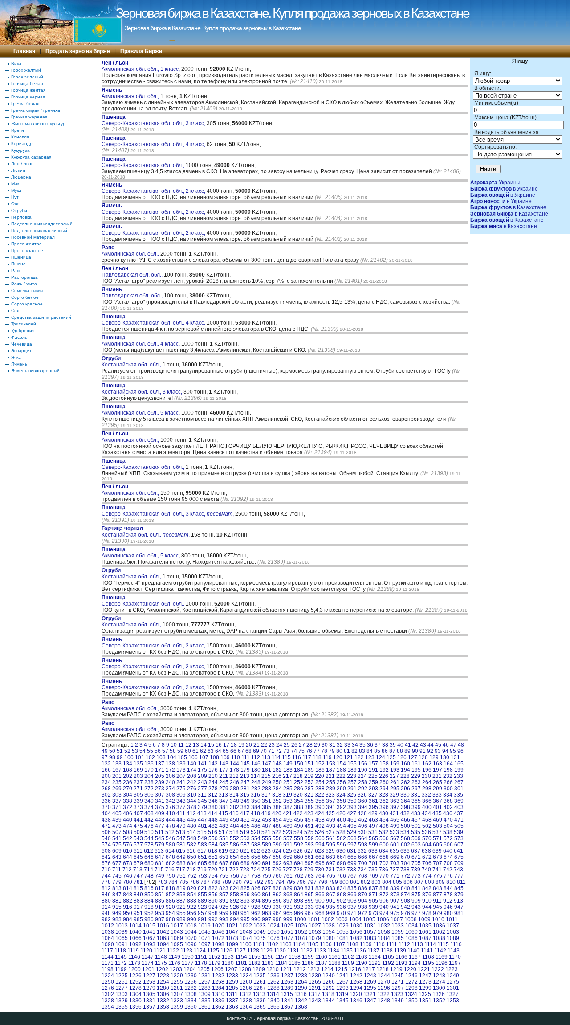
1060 (411, 932)
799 (333, 882)
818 (170, 888)
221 (330, 776)
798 (322, 882)
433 (415, 813)
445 (181, 820)
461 (352, 820)
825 (245, 888)
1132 (307, 951)
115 (286, 757)
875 (416, 894)
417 (244, 813)
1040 (135, 932)
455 (288, 820)
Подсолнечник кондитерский (42, 223)
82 (354, 751)
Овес (16, 203)
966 (298, 913)
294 (384, 788)
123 (370, 757)
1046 (218, 932)
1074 (246, 938)
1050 (273, 932)
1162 (348, 957)
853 (181, 894)
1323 (397, 994)
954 (170, 913)
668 (384, 857)
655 (245, 857)
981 (459, 913)
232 (447, 776)
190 (362, 770)
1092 (135, 944)
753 (202, 876)
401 (437, 807)
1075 (259, 938)
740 (426, 869)
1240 (328, 975)
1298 (411, 988)
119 (327, 757)
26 (294, 745)
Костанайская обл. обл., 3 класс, (142, 388)
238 (149, 782)
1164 (375, 957)
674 (448, 857)
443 (159, 820)
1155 (254, 957)
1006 (383, 919)
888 (191, 901)
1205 (203, 969)
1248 (439, 975)
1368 (301, 1007)
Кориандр (22, 143)
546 (170, 838)
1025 (287, 926)
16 (219, 745)
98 (112, 757)
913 (458, 901)
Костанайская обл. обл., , (146, 531)
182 (277, 770)
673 (437, 857)
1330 (135, 1000)
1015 (149, 926)
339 (138, 801)
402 (448, 807)
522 (276, 832)
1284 (218, 988)
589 (266, 845)
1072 (218, 938)
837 (373, 888)
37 (378, 745)
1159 (308, 957)
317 (266, 795)
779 (117, 882)
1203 (176, 969)
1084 (384, 938)
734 (362, 869)
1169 (442, 957)
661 (309, 857)
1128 (253, 951)
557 (288, 838)
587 (245, 845)
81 (347, 751)
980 (448, 913)
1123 (186, 951)
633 (373, 851)
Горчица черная (28, 96)
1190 (361, 963)
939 (373, 907)
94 (445, 751)
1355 (121, 1007)
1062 (439, 932)
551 (223, 838)
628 (319, 851)
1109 (366, 944)
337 (117, 801)
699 (352, 863)
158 (384, 764)
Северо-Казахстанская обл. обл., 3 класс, (154, 120)
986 (149, 919)
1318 (328, 994)
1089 (453, 938)
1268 (356, 982)
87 (392, 751)
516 (212, 832)
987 (159, 919)
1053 (315, 932)
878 (448, 894)
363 (394, 801)
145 (245, 764)
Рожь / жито (24, 283)
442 (149, 820)
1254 (163, 982)
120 (337, 757)
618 (212, 851)
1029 (342, 926)
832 (320, 888)
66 (233, 751)
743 (458, 869)
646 (149, 857)
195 (416, 770)
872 (384, 894)
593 (309, 845)
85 (377, 751)
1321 (369, 994)
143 (223, 764)
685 (202, 863)
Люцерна (21, 177)
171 (159, 770)
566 (384, 838)
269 (117, 788)
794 (280, 882)
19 (241, 745)
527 (330, 832)
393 (352, 807)
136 (149, 764)
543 (138, 838)
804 (386, 882)
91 (422, 751)
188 (341, 770)
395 (373, 807)
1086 (411, 938)
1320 (356, 994)
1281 (177, 988)
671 (416, 857)
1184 (281, 963)
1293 (342, 988)
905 (373, 901)
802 (365, 882)
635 (394, 851)
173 (181, 770)
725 (266, 869)
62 (203, 751)
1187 (321, 963)
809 (440, 882)
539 (458, 832)
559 (309, 838)
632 (362, 851)
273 (159, 788)
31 (332, 745)
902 (341, 901)
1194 (415, 963)
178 (234, 770)
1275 (453, 982)
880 (106, 901)
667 (373, 857)
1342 (301, 1000)
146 (256, 764)
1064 (108, 938)
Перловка (21, 217)
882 (127, 901)
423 (309, 813)
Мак (15, 183)
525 (309, 832)
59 (180, 751)
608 (106, 851)
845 (459, 888)
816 (149, 888)
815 (138, 888)
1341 (287, 1000)
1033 (397, 926)
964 (277, 913)
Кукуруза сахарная (31, 157)
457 (309, 820)
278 (213, 788)
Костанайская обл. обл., (132, 361)
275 (181, 788)
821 (202, 888)
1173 (134, 963)
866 (320, 894)
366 (427, 801)
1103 (286, 944)
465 (394, 820)
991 (202, 919)
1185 (295, 963)
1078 (301, 938)
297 (416, 788)
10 (174, 745)
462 (362, 820)
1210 (272, 969)
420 (276, 813)
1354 (108, 1007)
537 (437, 832)
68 (248, 751)
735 (373, 869)
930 (277, 907)
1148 (161, 957)
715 (159, 869)
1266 (328, 982)
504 (448, 826)
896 (277, 901)
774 (427, 876)
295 (394, 788)
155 (352, 764)
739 (415, 869)
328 (383, 795)
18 (234, 745)
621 (244, 851)
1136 (360, 951)
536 (426, 832)
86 (385, 751)
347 (223, 801)
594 (320, 845)
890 (213, 901)
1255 (177, 982)
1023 (259, 926)
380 (213, 807)
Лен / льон (22, 163)
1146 (134, 957)
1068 (163, 938)
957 (202, 913)
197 (437, 770)
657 (266, 857)
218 (298, 776)
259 (373, 782)
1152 (214, 957)
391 (330, 807)
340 (149, 801)
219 (309, 776)
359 (352, 801)
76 (309, 751)
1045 (204, 932)
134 (127, 764)
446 (191, 820)
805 (397, 882)
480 (191, 826)
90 (415, 751)
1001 (314, 919)
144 (234, 764)
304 (127, 795)
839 (394, 888)
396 (384, 807)
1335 (204, 1000)
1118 (120, 951)
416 (234, 813)
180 (256, 770)
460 (341, 820)
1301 (453, 988)
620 (234, 851)
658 (277, 857)
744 (106, 876)
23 (272, 745)
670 (405, 857)
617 (202, 851)
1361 (204, 1007)
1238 (301, 975)
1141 (427, 951)
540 (106, 838)
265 (437, 782)
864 (298, 894)
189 (352, 770)
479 (181, 826)
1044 (190, 932)
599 (373, 845)
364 (405, 801)
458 (320, 820)
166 (106, 770)
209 (202, 776)
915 (117, 907)
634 (383, 851)
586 (234, 845)
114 (276, 757)
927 (245, 907)
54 (142, 751)
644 (127, 857)
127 (412, 757)
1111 (391, 944)
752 (191, 876)
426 (341, 813)
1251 (121, 982)
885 (159, 901)
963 (266, 913)
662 (320, 857)
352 (277, 801)
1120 (146, 951)
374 (149, 807)
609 (117, 851)
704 (405, 863)
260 (384, 782)
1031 (370, 926)
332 (426, 795)
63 (211, 751)
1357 (149, 1007)
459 (330, 820)
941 (394, 907)
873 (394, 894)
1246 (411, 975)
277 (202, 788)
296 (405, 788)
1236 (273, 975)
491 (309, 826)
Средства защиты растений (41, 317)
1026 (301, 926)
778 (106, 882)
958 (213, 913)
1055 (342, 932)
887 (181, 901)
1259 (232, 982)
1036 (439, 926)
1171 (108, 963)
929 (266, 907)
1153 (228, 957)
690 (256, 863)
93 (438, 751)
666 (362, 857)
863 (288, 894)
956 (191, 913)
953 (159, 913)
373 (138, 807)
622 (255, 851)
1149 (174, 957)
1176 (174, 963)
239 (159, 782)
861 (266, 894)
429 (373, 813)
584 (213, 845)
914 (106, 907)
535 (415, 832)
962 (256, 913)
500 (405, 826)
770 (384, 876)
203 (138, 776)
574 (106, 845)
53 (135, 751)
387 (288, 807)
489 (288, 826)
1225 (121, 975)
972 (362, 913)
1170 (455, 957)
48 (461, 745)
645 (138, 857)
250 (277, 782)
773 (416, 876)
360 (362, 801)
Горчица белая (27, 83)
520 (255, 832)
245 (223, 782)
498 (384, 826)
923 (202, 907)
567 (394, 838)
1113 (417, 944)
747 (138, 876)
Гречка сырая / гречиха (35, 110)
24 (279, 745)
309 (181, 795)
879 (459, 894)
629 (330, 851)
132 (106, 764)
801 (354, 882)
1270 (384, 982)
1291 (315, 988)
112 (255, 757)
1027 (315, 926)
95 (453, 751)
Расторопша (24, 277)
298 (427, 788)
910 (427, 901)
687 (223, 863)
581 (181, 845)
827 (266, 888)
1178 (201, 963)
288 (320, 788)
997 (266, 919)
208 (191, 776)
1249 (453, 975)
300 (448, 788)
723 (244, 869)
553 (245, 838)
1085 (397, 938)
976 (405, 913)
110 (235, 757)
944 (427, 907)
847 (117, 894)
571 (437, 838)
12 (188, 745)
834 (341, 888)
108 (214, 757)
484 (234, 826)
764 (320, 876)
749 (159, 876)
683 (181, 863)
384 (256, 807)
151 (309, 764)
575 (117, 845)
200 (106, 776)
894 (256, 901)
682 (170, 863)
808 (429, 882)
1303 (121, 994)
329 (394, 795)
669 (394, 857)
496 (362, 826)
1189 (348, 963)
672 (427, 857)
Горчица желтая (28, 90)
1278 (135, 988)
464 (384, 820)
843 (437, 888)
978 (427, 913)
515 (202, 832)
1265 (315, 982)
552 (234, 838)
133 (117, 764)
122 (359, 757)
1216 (355, 969)
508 (127, 832)
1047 (232, 932)
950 (127, 913)
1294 (356, 988)
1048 (246, 932)
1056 (356, 932)
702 (384, 863)
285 (288, 788)
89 (407, 751)
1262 (273, 982)
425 (330, 813)
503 (437, 826)
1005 (369, 919)
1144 (108, 957)
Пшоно (18, 263)
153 (330, 764)
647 (159, 857)
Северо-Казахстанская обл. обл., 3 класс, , (168, 510)
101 (139, 757)
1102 (272, 944)
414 (212, 813)
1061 (425, 932)
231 (437, 776)
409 (159, 813)
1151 (201, 957)
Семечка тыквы (27, 290)
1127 (240, 951)
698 (341, 863)
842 (427, 888)
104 (171, 757)
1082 (356, 938)
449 (223, 820)
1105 (312, 944)
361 (373, 801)
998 (277, 919)
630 (341, 851)
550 (213, 838)
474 (127, 826)
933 (309, 907)
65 (226, 751)
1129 (267, 951)
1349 (397, 1000)
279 (223, 788)
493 (330, 826)
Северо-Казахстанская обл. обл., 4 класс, (154, 141)
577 (138, 845)
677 (117, 863)
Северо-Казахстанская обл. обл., (144, 162)
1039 (121, 932)
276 (191, 788)
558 (298, 838)
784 (173, 882)
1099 (232, 944)
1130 (280, 951)
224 (362, 776)
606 (448, 845)
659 (288, 857)
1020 (218, 926)
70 (264, 751)
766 (341, 876)
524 (298, 832)
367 (437, 801)
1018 (190, 926)
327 (373, 795)
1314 (273, 994)
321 (309, 795)
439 (117, 820)
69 (256, 751)
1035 (425, 926)
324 (341, 795)
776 (448, 876)
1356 (135, 1007)
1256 (190, 982)
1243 (370, 975)
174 (191, 770)
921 (181, 907)
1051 (287, 932)
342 (170, 801)
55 (150, 751)
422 (298, 813)
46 (446, 745)
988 (170, 919)
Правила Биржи (141, 51)
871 (373, 894)
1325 (425, 994)
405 (117, 813)
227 (394, 776)
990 (191, 919)
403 (459, 807)
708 (448, 863)
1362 (218, 1007)
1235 (259, 975)
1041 (149, 932)
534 (405, 832)
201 (117, 776)
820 (191, 888)
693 (288, 863)
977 (416, 913)
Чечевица (21, 344)
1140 (413, 951)
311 (202, 795)
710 (106, 869)
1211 (286, 969)
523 (287, 832)
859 (245, 894)
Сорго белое (25, 297)
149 (288, 764)
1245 (397, 975)
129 (434, 757)
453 (266, 820)
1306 (163, 994)
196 (427, 770)
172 (170, 770)
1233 (232, 975)
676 (106, 863)
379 (202, 807)
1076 (273, 938)
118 (317, 757)
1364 (246, 1007)
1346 (356, 1000)
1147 (148, 957)
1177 (188, 963)
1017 (177, 926)
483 (223, 826)
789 (226, 882)
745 (117, 876)
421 (287, 813)
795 (290, 882)
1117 (107, 951)
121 (348, 757)
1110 (379, 944)
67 (241, 751)
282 (256, 788)
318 (276, 795)
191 (373, 770)
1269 (370, 982)
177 (223, 770)
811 (461, 882)
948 (106, 913)
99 (120, 757)
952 (149, 913)
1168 (428, 957)
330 (405, 795)
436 (447, 813)
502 (427, 826)
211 (223, 776)
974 (384, 913)
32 (340, 745)
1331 (149, 1000)
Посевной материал (33, 237)
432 (405, 813)
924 (213, 907)
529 (351, 832)
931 (288, 907)
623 (266, 851)
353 (288, 801)
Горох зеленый (27, 76)
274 (170, 788)
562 (341, 838)
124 (380, 757)
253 (309, 782)
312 (212, 795)
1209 (258, 969)
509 (138, 832)
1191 (375, 963)
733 (351, 869)
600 (384, 845)
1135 (347, 951)
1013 (121, 926)
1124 (200, 951)
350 (256, 801)
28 (309, 745)
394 (362, 807)
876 (427, 894)
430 (383, 813)
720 (212, 869)
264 (427, 782)
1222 (438, 969)
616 (191, 851)
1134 (333, 951)
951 (138, 913)
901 (330, 901)
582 (191, 845)
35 (362, 745)
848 (127, 894)
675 (459, 857)
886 (170, 901)
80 (339, 751)
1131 (293, 951)
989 (181, 919)
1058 (384, 932)
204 (149, 776)
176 (213, 770)
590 (277, 845)
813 (117, 888)
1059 (397, 932)
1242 (356, 975)
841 (416, 888)
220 (319, 776)
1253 (149, 982)
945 (437, 907)
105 (182, 757)
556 (277, 838)
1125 (213, 951)
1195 (428, 963)
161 (416, 764)
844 (448, 888)
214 (255, 776)
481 (202, 826)
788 (215, 882)
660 (298, 857)
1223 (451, 969)
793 (269, 882)
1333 (177, 1000)
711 (116, 869)
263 (416, 782)
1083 (370, 938)
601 (394, 845)
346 (213, 801)
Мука (16, 190)
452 (256, 820)
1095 (177, 944)
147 (266, 764)
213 (244, 776)
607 (459, 845)
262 (405, 782)
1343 (315, 1000)
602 (405, 845)
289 (330, 788)
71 (271, 751)
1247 (425, 975)
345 (202, 801)
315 (244, 795)
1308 (190, 994)
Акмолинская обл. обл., (131, 93)
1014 (135, 926)
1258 (218, 982)
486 (256, 826)
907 (394, 901)
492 (320, 826)
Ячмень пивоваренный (35, 370)
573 (459, 838)
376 (170, 807)
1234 (246, 975)
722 (234, 869)
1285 (232, 988)
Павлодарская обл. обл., (133, 271)
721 (223, 869)
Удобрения (22, 330)
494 (341, 826)
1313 (259, 994)
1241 (342, 975)
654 (234, 857)
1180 (228, 963)
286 (298, 788)
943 (416, 907)
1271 (397, 982)
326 (362, 795)
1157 (281, 957)
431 (394, 813)
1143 (454, 951)
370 (106, 807)
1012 (108, 926)
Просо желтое (26, 243)
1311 (232, 994)
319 (287, 795)
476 (149, 826)
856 (213, 894)
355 (309, 801)
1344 (328, 1000)
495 (352, 826)
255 (330, 782)
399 (416, 807)
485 (245, 826)
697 (330, 863)
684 (191, 863)
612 (148, 851)
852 (170, 894)
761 (288, 876)
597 (352, 845)
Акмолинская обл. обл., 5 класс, (141, 409)
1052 (301, 932)
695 (309, 863)
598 (362, 845)
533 (394, 832)
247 (245, 782)
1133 (320, 951)
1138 (387, 951)
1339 (259, 1000)
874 (405, 894)
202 (127, 776)
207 (181, 776)
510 (149, 832)
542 (127, 838)
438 (106, 820)
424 (319, 813)
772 (405, 876)
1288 (273, 988)
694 (298, 863)
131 (455, 757)
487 (266, 826)
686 (213, 863)
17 (226, 745)
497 (373, 826)
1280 (163, 988)
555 (266, 838)
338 (127, 801)
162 (427, 764)
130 (444, 757)
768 (362, 876)
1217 (368, 969)
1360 (190, 1007)
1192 (388, 963)
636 (405, 851)
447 (202, 820)
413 (202, 813)
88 (400, 751)
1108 (352, 944)
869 (352, 894)
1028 (328, 926)
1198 (108, 969)
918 (149, 907)
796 (301, 882)
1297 (397, 988)
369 (459, 801)
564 (362, 838)
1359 (177, 1007)
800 (344, 882)
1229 (177, 975)
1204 (189, 969)
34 (355, 745)
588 (256, 845)
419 (266, 813)
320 (298, 795)
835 (352, 888)
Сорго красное (27, 303)
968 (320, 913)
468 (427, 820)
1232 (218, 975)
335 (458, 795)
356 (320, 801)
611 (138, 851)
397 (394, 807)
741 (437, 869)
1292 (328, 988)
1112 (404, 944)
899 (309, 901)
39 (393, 745)
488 (277, 826)
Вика (16, 63)
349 (245, 801)
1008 (410, 919)
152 (320, 764)
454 (277, 820)
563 (352, 838)
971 (352, 913)
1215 (341, 969)
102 (150, 757)
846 (106, 894)
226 (383, 776)
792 (258, 882)
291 (352, 788)
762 (298, 876)
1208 (245, 969)
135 (138, 764)
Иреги (17, 130)
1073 (232, 938)
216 (276, 776)
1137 (373, 951)
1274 (439, 982)
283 (266, 788)
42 (415, 745)
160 (405, 764)
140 (191, 764)
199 (459, 770)
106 (193, 757)
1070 (190, 938)
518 (234, 832)
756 (234, 876)
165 (459, 764)
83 (362, 751)
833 (330, 888)
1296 (384, 988)
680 (149, 863)
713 (137, 869)
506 (106, 832)
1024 (273, 926)
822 (213, 888)
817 (159, 888)
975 (394, 913)
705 (416, 863)
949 (117, 913)
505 (459, 826)
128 (423, 757)
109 (225, 757)
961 (245, 913)
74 (294, 751)
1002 (328, 919)
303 (117, 795)
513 (180, 832)
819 (181, 888)
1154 (241, 957)
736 (383, 869)
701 (373, 863)
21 (256, 745)
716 (170, 869)
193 (394, 770)
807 (418, 882)
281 (245, 788)
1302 (108, 994)
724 (255, 869)
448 (213, 820)
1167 (415, 957)
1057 (370, 932)
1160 (321, 957)
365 (416, 801)
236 (127, 782)
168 (127, 770)
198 (448, 770)
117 (306, 757)
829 (288, 888)
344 (191, 801)
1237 (287, 975)
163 (437, 764)
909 (416, 901)
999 (288, 919)
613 (159, 851)
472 (106, 826)
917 (138, 907)
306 (149, 795)
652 (213, 857)
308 (170, 795)
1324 (411, 994)
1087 (425, 938)
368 (448, 801)
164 (448, 764)
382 (234, 807)
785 (183, 882)
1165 (388, 957)
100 (129, 757)
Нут (15, 197)
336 (106, 801)
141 (202, 764)
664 (341, 857)
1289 (287, 988)
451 (245, 820)
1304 (135, 994)
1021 (232, 926)
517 (223, 832)
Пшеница (21, 257)
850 (149, 894)
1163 (361, 957)
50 (112, 751)
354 (298, 801)
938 (362, 907)
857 (223, 894)
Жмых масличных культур (38, 123)
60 (188, 751)
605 (437, 845)
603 (416, 845)
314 (234, 795)
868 (341, 894)
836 (362, 888)
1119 (133, 951)
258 (362, 782)
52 (127, 751)
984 (127, 919)
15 (211, 745)
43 (423, 745)
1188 (335, 963)
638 (426, 851)
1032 (384, 926)
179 (245, 770)
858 (234, 894)
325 (351, 795)
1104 (299, 944)
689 (245, 863)
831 (309, 888)
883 (138, 901)
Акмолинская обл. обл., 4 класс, (141, 340)
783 (162, 882)
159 (394, 764)
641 (458, 851)
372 (127, 807)
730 (319, 869)
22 (264, 745)
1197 (455, 963)
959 (223, 913)
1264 (301, 982)
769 (373, 876)
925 (223, 907)
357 (330, 801)
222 (341, 776)
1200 (134, 969)
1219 (396, 969)
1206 (217, 969)
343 (181, 801)
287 (309, 788)
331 (415, 795)
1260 (246, 982)
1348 (384, 1000)
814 (127, 888)
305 (138, 795)
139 (181, 764)
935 (330, 907)
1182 (254, 963)
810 (451, 882)
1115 (443, 944)
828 (277, 888)
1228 (163, 975)
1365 (259, 1007)
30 (325, 745)
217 (287, 776)
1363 (232, 1007)
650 (191, 857)
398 (405, 807)
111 (245, 757)
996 (256, 919)
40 (400, 745)
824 (234, 888)
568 (405, 838)
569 (416, 838)
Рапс (16, 270)
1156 (268, 957)
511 (159, 832)
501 (416, 826)
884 (149, 901)
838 (384, 888)
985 (138, 919)
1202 (162, 969)
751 (181, 876)
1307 (177, 994)
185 (309, 770)
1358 (163, 1007)
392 (341, 807)
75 (301, 751)
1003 (341, 919)
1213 (313, 969)
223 (351, 776)
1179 (214, 963)
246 (234, 782)
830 (298, 888)
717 (180, 869)
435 (437, 813)
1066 (135, 938)
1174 (148, 963)
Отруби (19, 210)
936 (341, 907)
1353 (453, 1000)
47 (453, 745)
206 (170, 776)
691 (266, 863)
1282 (190, 988)
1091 (121, 944)
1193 (401, 963)
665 (352, 857)
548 (191, 838)
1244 (384, 975)
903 (352, 901)
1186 (308, 963)
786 (194, 882)
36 (370, 745)
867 (330, 894)
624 (276, 851)
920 (170, 907)
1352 (439, 1000)
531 (373, 832)
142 (213, 764)
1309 (204, 994)
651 (202, 857)
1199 (121, 969)
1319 (342, 994)
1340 (273, 1000)
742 (447, 869)
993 (223, 919)
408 (149, 813)
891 (223, 901)
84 (369, 751)
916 (127, 907)
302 (106, 795)
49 (105, 751)
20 (249, 745)
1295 (370, 988)
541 (117, 838)
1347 (370, 1000)
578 (149, 845)
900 (320, 901)
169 (138, 770)
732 (341, 869)
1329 (121, 1000)
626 (298, 851)
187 (330, 770)
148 (277, 764)
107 (203, 757)
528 (341, 832)
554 (256, 838)
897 (288, 901)
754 (213, 876)
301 (459, 788)
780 (127, 882)
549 (202, 838)
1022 (246, 926)
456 (298, 820)
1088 (439, 938)
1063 (453, 932)
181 (266, 770)
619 (223, 851)
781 (138, 882)
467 (416, 820)
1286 (246, 988)
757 (245, 876)
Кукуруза (20, 150)
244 (213, 782)
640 (447, 851)
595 (330, 845)
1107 (339, 944)
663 (330, 857)
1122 (173, 951)
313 (223, 795)
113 (265, 757)
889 (202, 901)
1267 (342, 982)
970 (341, 913)
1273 (425, 982)
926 (234, 907)
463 (373, 820)
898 (298, 901)
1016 (163, 926)
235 (117, 782)
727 (287, 869)
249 (266, 782)
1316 (300, 994)
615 (180, 851)
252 (298, 782)
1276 (108, 988)
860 (256, 894)
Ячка (16, 357)
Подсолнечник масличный (39, 230)
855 (202, 894)
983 (117, 919)
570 (427, 838)
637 (415, 851)
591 (288, 845)
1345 (342, 1000)
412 (191, 813)
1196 (442, 963)
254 (320, 782)
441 (138, 820)
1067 (149, 938)
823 (223, 888)
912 (447, 901)
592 (298, 845)
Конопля (20, 136)
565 (373, 838)
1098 (218, 944)
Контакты (237, 1018)
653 (223, 857)
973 (373, 913)
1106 (326, 944)
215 (266, 776)
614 (170, 851)
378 (191, 807)
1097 (204, 944)
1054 (328, 932)
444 (170, 820)
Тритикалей (23, 323)
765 (330, 876)
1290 (301, 988)
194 (405, 770)
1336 (218, 1000)
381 (223, 807)
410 (170, 813)
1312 (245, 994)
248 (256, 782)
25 (287, 745)
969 (330, 913)
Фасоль (19, 337)
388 (298, 807)
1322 (383, 994)
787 (205, 882)
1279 (149, 988)
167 (117, 770)
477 (159, 826)
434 (426, 813)
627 (309, 851)
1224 (108, 975)
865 (309, 894)
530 (362, 832)
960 (234, 913)
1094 (163, 944)
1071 (204, 938)
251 (288, 782)
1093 (149, 944)
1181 (241, 963)
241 (181, 782)
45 (438, 745)
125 (391, 757)
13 (196, 745)
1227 (149, 975)
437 (458, 813)
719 (202, 869)
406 (127, 813)
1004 (355, 919)
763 (309, 876)
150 (298, 764)
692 (277, 863)
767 (352, 876)
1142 (440, 951)
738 (405, 869)
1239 (315, 975)
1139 (400, 951)
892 (234, 901)
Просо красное (27, 250)
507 (117, 832)
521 (266, 832)
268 (106, 788)
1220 (410, 969)
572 (448, 838)
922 (191, 907)
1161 (335, 957)
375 (159, 807)
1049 (259, 932)
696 (320, 863)
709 (459, 863)
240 (170, 782)
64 (218, 751)
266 (448, 782)
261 (394, 782)
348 (234, 801)
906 (384, 901)
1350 (411, 1000)
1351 (425, 1000)
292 (362, 788)
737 (394, 869)
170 (149, 770)
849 (138, 894)
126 (402, 757)
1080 (328, 938)
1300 (439, 988)
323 (330, 795)
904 (362, 901)
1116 (456, 944)
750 (170, 876)
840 (405, 888)
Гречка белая (25, 103)
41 (408, 745)
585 (223, 845)
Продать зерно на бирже (77, 51)
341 (159, 801)
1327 (452, 994)
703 (394, 863)
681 (159, 863)
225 (373, 776)
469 (437, 820)
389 (309, 807)
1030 (356, 926)
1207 (231, 969)
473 (117, 826)
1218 (382, 969)
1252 (135, 982)
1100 (246, 944)
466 (405, 820)
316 (255, 795)
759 (266, 876)
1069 (177, 938)
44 (431, 745)
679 (138, 863)
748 (149, 876)
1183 (268, 963)
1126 (226, 951)
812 (106, 888)
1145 (121, 957)
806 (408, 882)
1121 (160, 951)
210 (213, 776)
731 (330, 869)
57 (165, 751)
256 (341, 782)
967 (309, 913)
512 (170, 832)
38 (385, 745)
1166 (401, 957)
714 (148, 869)
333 (437, 795)
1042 (163, 932)
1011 (452, 919)
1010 (438, 919)
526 (319, 832)
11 (181, 745)
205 (159, 776)
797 (312, 882)
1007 (397, 919)
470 (448, 820)
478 (170, 826)
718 (191, 869)
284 (277, 788)
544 (149, 838)
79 (332, 751)
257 (352, 782)
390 (320, 807)
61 (195, 751)
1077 (287, 938)
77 (317, 751)
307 (159, 795)
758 (256, 876)
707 (437, 863)
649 (181, 857)
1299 (425, 988)
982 (106, 919)
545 (159, 838)
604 (427, 845)
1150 (188, 957)
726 (276, 869)
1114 (430, 944)
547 (181, 838)
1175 (161, 963)
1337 (232, 1000)
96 (460, 751)
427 (351, 813)
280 (234, 788)
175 (202, 770)
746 (127, 876)
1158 (295, 957)
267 (459, 782)
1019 (204, 926)
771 (394, 876)
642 (106, 857)
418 (255, 813)
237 (138, 782)
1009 (424, 919)
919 (159, 907)
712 (127, 869)
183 (288, 770)
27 (302, 745)
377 (181, 807)
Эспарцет (21, 350)
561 (330, 838)
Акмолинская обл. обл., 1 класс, (141, 66)
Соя (15, 310)
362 (384, 801)
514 (191, 832)
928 (256, 907)
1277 (121, 988)
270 (127, 788)
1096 (190, 944)
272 (149, 788)
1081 (342, 938)
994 (234, 919)
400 (427, 807)
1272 (411, 982)
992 (213, 919)
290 (341, 788)
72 (279, 751)
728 (298, 869)
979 (437, 913)
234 (106, 782)
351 (266, 801)
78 (324, 751)
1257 (204, 982)
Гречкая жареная (29, 116)
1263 (287, 982)
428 (362, 813)
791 (247, 882)
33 (347, 745)
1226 (135, 975)
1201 (148, 969)
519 (244, 832)
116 (296, 757)
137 (159, 764)
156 (362, 764)
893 (245, 901)
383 (245, 807)
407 (138, 813)
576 (127, 845)
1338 (246, 1000)
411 (180, 813)
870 (362, 894)
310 (191, 795)
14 (203, 745)
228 (405, 776)
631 (351, 851)
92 (430, 751)
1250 (108, 982)
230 (426, 776)
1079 (315, 938)
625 (287, 851)
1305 (149, 994)
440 (127, 820)
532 (383, 832)
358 (341, 801)
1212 (299, 969)
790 (237, 882)
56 (158, 751)
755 (223, 876)
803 (376, 882)
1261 (259, 982)
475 (138, 826)
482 (213, 826)
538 (447, 832)
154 (341, 764)
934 (320, 907)
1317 (314, 994)
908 (405, 901)
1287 (259, 988)
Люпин (18, 170)
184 (298, 770)
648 (170, 857)
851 (159, 894)
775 (437, 876)
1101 (259, 944)
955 (181, 913)
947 (459, 907)
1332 (163, 1000)
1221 (424, 969)
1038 (108, 932)
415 (223, 813)
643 (117, 857)
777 (459, 876)
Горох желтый (26, 70)
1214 (327, 969)
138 (170, 764)
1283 (204, 988)
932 (298, 907)
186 (320, 770)
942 (405, 907)
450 (234, 820)
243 (202, 782)
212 (234, 776)
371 (117, 807)
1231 (204, 975)
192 (384, 770)
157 (373, 764)
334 (447, 795)
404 (106, 813)
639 (437, 851)
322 (319, 795)
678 (127, 863)
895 (266, 901)
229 (415, 776)
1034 (411, 926)
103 (161, 757)
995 (245, 919)
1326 (438, 994)
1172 (121, 963)
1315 (287, 994)
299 (437, 788)
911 (437, 901)
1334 (190, 1000)
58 (173, 751)
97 (105, 757)
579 (159, 845)
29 (317, 745)
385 (266, 807)
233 (458, 776)
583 (202, 845)
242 (191, 782)
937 (352, 907)
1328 (108, 1000)
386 (277, 807)
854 (191, 894)
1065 (121, 938)
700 (362, 863)
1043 (177, 932)
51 (120, 751)
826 (256, 888)
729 (309, 869)
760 (277, 876)
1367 (287, 1007)
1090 (108, 944)
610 (127, 851)
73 (286, 751)
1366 (273, 1007)
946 (448, 907)
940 (384, 907)
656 (256, 857)
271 (138, 788)
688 (234, 863)
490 (298, 826)
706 (427, 863)
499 (394, 826)
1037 (453, 926)
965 (288, 913)
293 (373, 788)
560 (320, 838)
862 (277, 894)
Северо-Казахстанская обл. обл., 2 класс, (154, 188)
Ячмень (19, 364)
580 (170, 845)
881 (117, 901)
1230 (190, 975)
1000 (300, 919)
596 (341, 845)
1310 (218, 994)
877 (437, 894)
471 (459, 820)
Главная (24, 51)
